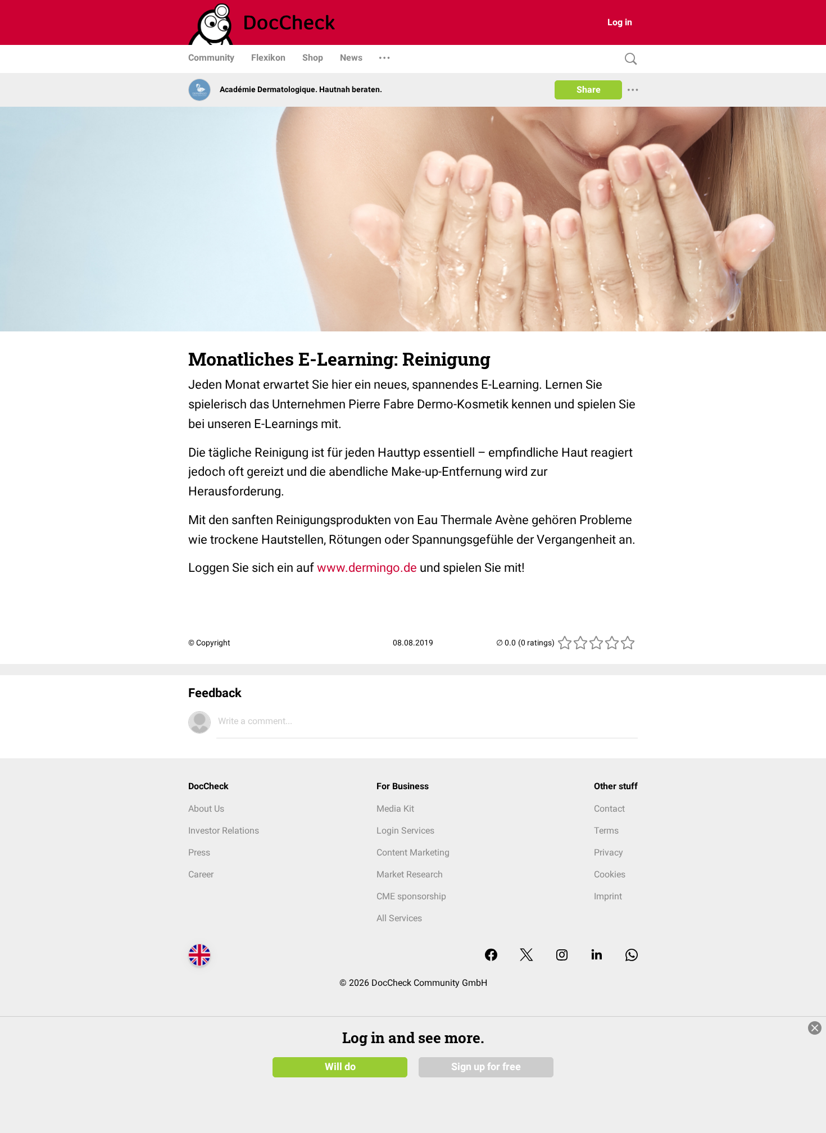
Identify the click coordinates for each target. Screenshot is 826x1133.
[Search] (628, 59)
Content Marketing (413, 852)
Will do (340, 1066)
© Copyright (209, 642)
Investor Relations (223, 830)
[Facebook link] (491, 955)
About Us (206, 808)
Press (199, 852)
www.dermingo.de (367, 568)
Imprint (608, 896)
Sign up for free (486, 1066)
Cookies (609, 874)
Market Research (409, 874)
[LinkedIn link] (597, 955)
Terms (606, 830)
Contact (609, 808)
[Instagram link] (562, 955)
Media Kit (395, 808)
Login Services (405, 830)
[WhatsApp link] (631, 955)
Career (201, 874)
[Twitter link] (526, 955)
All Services (399, 918)
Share (589, 89)
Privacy (608, 852)
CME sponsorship (411, 896)
